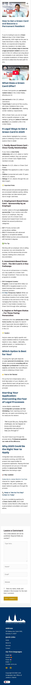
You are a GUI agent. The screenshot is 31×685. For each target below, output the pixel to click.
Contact (8, 648)
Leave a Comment (8, 29)
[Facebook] (11, 668)
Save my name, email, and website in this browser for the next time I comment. (15, 591)
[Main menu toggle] (27, 3)
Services (8, 645)
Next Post (15, 522)
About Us (8, 643)
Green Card (19, 29)
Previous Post (15, 517)
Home (7, 640)
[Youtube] (6, 668)
